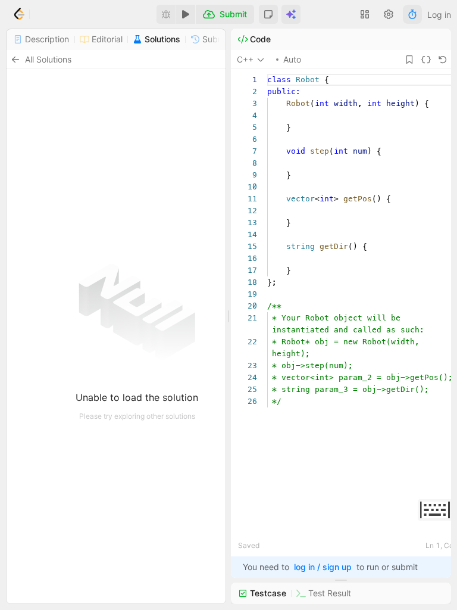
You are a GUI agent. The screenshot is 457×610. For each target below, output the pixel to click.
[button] (268, 14)
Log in (439, 15)
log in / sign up (323, 567)
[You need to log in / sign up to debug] (166, 14)
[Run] (185, 14)
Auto (292, 59)
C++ (245, 59)
